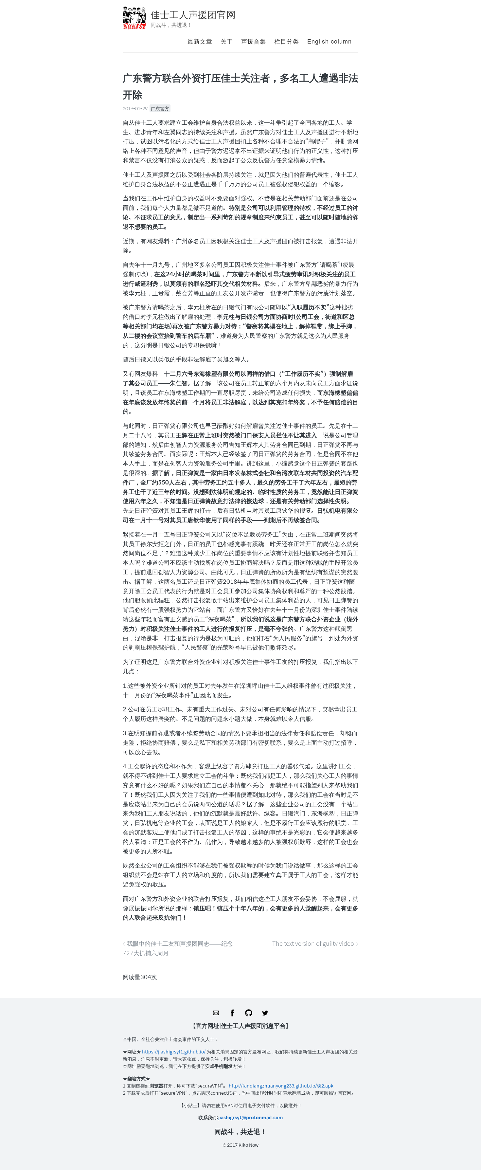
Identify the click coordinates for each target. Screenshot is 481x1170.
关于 (227, 41)
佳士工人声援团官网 (193, 14)
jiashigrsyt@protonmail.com (250, 1117)
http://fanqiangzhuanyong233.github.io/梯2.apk (281, 1085)
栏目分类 (286, 41)
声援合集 (253, 41)
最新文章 (199, 41)
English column (329, 41)
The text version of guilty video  (315, 943)
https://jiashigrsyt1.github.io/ (174, 1051)
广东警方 (160, 108)
